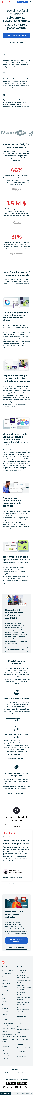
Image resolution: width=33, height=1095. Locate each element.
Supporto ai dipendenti (9, 1050)
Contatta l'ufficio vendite (22, 1057)
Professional (5, 1005)
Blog (18, 1026)
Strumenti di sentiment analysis (23, 976)
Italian (16, 1069)
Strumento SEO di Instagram (23, 993)
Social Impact (6, 990)
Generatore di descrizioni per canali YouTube (23, 1009)
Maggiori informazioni (16, 649)
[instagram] (3, 1087)
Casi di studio (21, 1020)
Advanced (5, 1008)
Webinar (19, 1033)
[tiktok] (30, 1087)
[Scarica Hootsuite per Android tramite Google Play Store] (22, 1083)
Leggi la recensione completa (13, 877)
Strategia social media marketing (8, 1024)
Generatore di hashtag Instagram (24, 981)
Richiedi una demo (16, 42)
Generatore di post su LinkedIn (23, 998)
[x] (11, 1087)
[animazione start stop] (16, 697)
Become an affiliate (23, 1039)
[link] (16, 1093)
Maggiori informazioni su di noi (16, 719)
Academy (20, 1023)
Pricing (4, 998)
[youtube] (16, 1087)
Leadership (5, 980)
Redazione (5, 986)
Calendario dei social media (8, 1040)
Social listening (6, 1031)
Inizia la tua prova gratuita (16, 35)
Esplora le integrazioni (16, 793)
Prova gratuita (22, 2)
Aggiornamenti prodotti (22, 1052)
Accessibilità (24, 1079)
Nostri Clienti (6, 983)
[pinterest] (25, 1087)
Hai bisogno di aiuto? (23, 1048)
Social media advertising (6, 1059)
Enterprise (5, 1011)
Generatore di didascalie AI (21, 971)
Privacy (26, 1077)
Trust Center (18, 1077)
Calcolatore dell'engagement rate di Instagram (24, 987)
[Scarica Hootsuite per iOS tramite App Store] (11, 1083)
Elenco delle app (22, 1036)
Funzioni (4, 1014)
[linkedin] (21, 1087)
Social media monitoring (6, 1054)
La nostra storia (6, 974)
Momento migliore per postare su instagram (9, 1035)
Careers (4, 977)
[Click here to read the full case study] (16, 189)
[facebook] (7, 1087)
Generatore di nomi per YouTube (23, 1003)
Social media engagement (6, 1045)
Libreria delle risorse (23, 1029)
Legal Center (8, 1077)
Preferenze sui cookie (11, 1079)
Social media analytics (8, 1028)
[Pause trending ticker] (31, 1093)
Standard (4, 1001)
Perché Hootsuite (7, 970)
